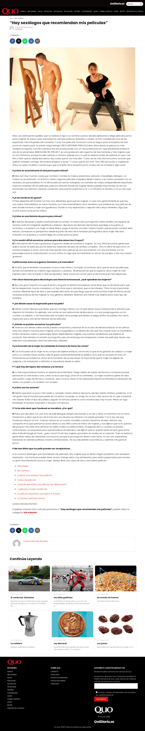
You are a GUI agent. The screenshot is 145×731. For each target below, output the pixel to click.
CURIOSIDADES (87, 11)
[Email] (37, 41)
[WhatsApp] (25, 41)
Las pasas (102, 643)
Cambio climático (105, 11)
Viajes (95, 11)
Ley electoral (60, 643)
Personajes (22, 466)
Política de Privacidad (59, 678)
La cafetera (16, 643)
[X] (18, 41)
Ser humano (23, 470)
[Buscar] (140, 4)
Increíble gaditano (63, 597)
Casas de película (26, 479)
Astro (116, 11)
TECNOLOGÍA (68, 11)
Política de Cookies (58, 681)
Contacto (54, 671)
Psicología (48, 11)
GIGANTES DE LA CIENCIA (134, 11)
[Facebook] (12, 41)
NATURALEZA (57, 11)
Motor (122, 11)
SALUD (40, 11)
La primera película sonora (31, 498)
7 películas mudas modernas (32, 489)
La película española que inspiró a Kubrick (38, 493)
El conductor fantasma (22, 597)
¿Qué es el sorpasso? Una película (34, 475)
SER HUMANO (31, 11)
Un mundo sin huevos (107, 597)
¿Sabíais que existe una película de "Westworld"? (42, 484)
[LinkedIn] (31, 41)
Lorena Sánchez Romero (24, 27)
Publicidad (55, 684)
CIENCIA (23, 11)
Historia (77, 11)
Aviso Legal (55, 674)
